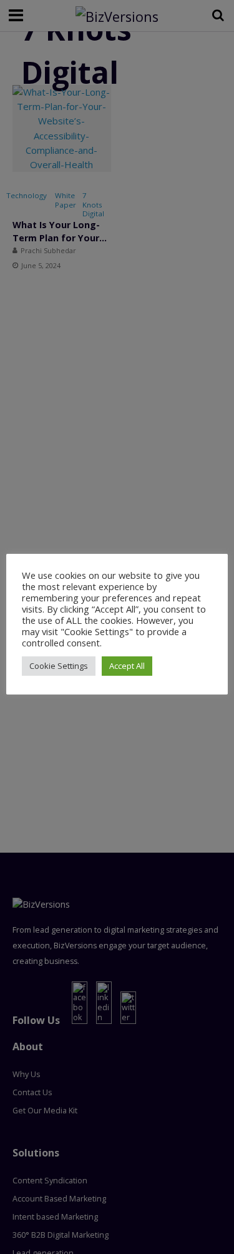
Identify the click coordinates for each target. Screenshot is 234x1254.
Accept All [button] (127, 665)
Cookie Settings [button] (58, 665)
